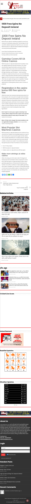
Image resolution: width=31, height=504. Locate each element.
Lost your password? (6, 458)
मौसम (16, 405)
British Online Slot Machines (7, 478)
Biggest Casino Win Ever (7, 465)
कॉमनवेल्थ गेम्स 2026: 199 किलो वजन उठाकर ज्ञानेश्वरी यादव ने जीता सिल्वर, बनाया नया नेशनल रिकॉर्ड (19, 279)
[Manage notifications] (27, 500)
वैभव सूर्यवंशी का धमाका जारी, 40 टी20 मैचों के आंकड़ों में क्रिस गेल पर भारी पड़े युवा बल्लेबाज (19, 271)
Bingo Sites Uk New (5, 469)
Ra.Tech (24, 498)
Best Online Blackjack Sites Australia (10, 482)
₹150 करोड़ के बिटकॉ (7, 18)
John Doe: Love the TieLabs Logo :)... (13, 491)
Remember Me (12, 454)
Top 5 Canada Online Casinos (22, 188)
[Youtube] (16, 500)
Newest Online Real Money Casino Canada (12, 53)
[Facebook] (13, 500)
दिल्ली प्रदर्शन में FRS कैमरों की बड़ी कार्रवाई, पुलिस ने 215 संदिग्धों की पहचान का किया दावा (18, 284)
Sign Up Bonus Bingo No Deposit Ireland (11, 473)
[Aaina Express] (15, 5)
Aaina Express (8, 498)
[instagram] (17, 500)
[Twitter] (14, 500)
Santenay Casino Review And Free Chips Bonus (10, 183)
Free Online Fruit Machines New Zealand (11, 51)
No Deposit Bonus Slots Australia (9, 55)
